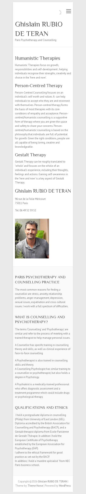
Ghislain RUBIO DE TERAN (39, 29)
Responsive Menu (68, 11)
